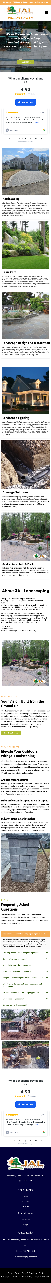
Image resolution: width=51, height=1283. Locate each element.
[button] (46, 13)
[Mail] (31, 1180)
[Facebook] (25, 1180)
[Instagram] (20, 1180)
